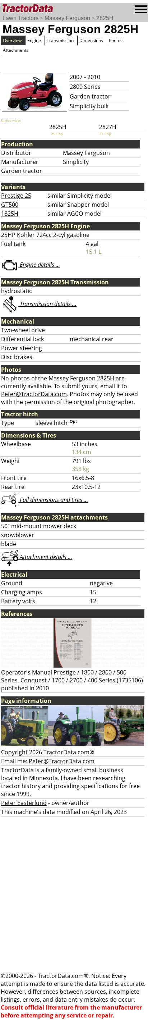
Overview (12, 40)
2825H (105, 18)
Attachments (15, 50)
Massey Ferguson (67, 18)
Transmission (60, 40)
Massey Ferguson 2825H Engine (45, 226)
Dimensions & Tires (28, 435)
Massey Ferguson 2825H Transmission (55, 282)
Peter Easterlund (24, 803)
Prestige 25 (16, 196)
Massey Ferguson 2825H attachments (54, 517)
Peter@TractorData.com (34, 394)
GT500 (9, 205)
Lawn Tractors (20, 18)
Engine (34, 40)
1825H (9, 214)
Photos (115, 40)
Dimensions (91, 40)
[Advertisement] (74, 894)
